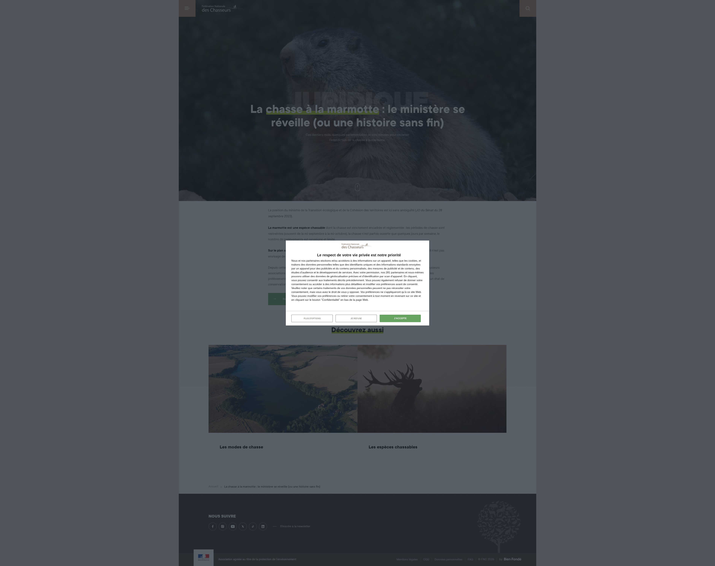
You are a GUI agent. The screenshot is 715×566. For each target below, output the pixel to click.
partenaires (313, 260)
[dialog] (357, 283)
